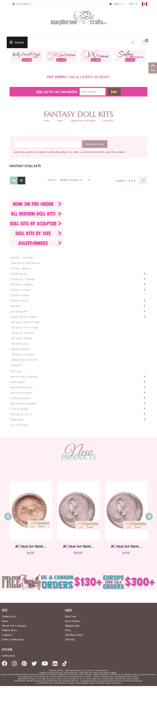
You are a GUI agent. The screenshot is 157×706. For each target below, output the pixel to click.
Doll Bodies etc (19, 273)
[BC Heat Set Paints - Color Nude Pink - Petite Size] (94, 510)
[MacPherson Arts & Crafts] (78, 22)
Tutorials (70, 639)
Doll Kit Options (19, 300)
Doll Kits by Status (20, 290)
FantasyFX (108, 120)
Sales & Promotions (21, 392)
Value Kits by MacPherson (25, 263)
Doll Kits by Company (22, 279)
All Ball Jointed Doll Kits (24, 359)
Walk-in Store (9, 630)
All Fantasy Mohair (21, 338)
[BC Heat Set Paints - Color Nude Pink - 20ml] (46, 510)
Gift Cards (16, 371)
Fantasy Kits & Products (83, 120)
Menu (19, 42)
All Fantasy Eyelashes (22, 354)
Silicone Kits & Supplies (23, 403)
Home (46, 120)
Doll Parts (15, 306)
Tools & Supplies (19, 409)
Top (152, 70)
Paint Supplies (18, 382)
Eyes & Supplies (19, 311)
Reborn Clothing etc (22, 387)
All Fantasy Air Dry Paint (24, 327)
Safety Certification (13, 639)
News (5, 621)
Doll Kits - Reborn (20, 268)
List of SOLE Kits (19, 425)
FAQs (68, 630)
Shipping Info (72, 625)
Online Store (9, 616)
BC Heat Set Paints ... (45, 546)
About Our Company (14, 625)
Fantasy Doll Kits (20, 349)
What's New (17, 419)
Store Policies (72, 621)
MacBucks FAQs (74, 635)
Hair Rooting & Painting (23, 376)
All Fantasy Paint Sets (22, 333)
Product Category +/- (71, 179)
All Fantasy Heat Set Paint (25, 322)
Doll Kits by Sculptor (22, 284)
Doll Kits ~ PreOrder (21, 257)
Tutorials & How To (21, 414)
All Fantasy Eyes (20, 343)
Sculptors (7, 635)
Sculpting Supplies (20, 398)
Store (60, 120)
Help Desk (70, 616)
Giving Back (8, 655)
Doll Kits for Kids (19, 295)
